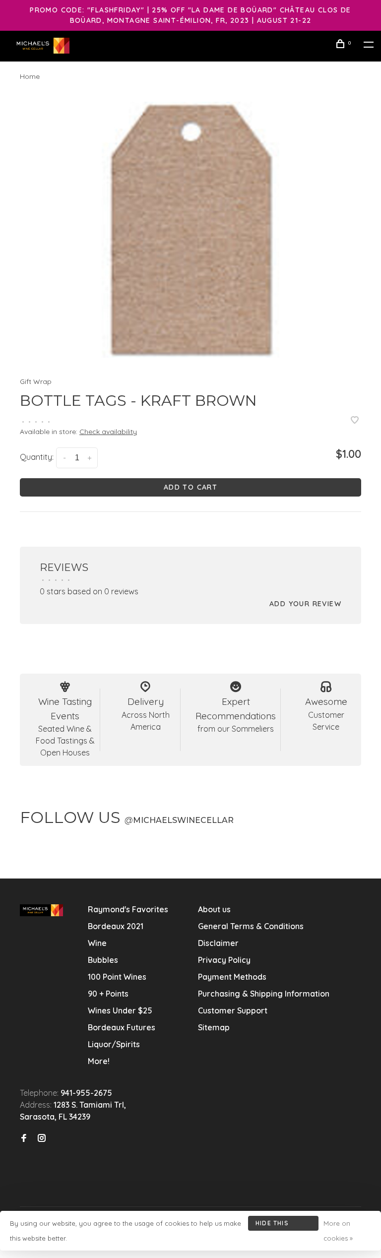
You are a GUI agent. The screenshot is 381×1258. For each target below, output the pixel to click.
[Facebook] (24, 1138)
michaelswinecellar (179, 820)
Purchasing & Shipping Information (264, 994)
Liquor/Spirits (114, 1044)
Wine (97, 943)
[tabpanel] (190, 230)
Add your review (305, 603)
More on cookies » (338, 1230)
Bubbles (103, 960)
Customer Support (232, 1010)
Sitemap (214, 1027)
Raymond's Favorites (128, 909)
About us (214, 909)
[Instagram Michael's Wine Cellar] (42, 1138)
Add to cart (190, 487)
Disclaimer (218, 943)
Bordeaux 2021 (115, 926)
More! (99, 1061)
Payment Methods (232, 977)
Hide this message (272, 1225)
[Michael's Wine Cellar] (41, 910)
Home (30, 76)
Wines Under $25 (120, 1010)
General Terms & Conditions (251, 926)
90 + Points (108, 994)
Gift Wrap (36, 381)
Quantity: (37, 457)
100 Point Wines (117, 977)
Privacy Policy (224, 960)
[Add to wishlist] (355, 421)
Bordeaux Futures (121, 1027)
